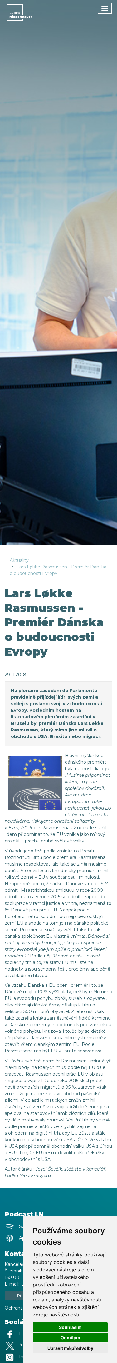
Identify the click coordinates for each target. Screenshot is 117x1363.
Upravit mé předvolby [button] (70, 1348)
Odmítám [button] (70, 1337)
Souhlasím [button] (70, 1327)
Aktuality (19, 560)
